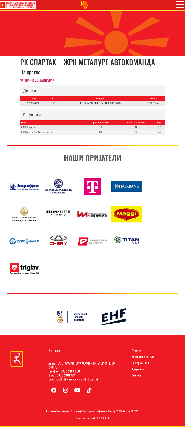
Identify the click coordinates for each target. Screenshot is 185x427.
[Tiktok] (89, 390)
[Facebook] (53, 390)
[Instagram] (65, 390)
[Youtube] (77, 390)
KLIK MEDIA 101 (103, 417)
